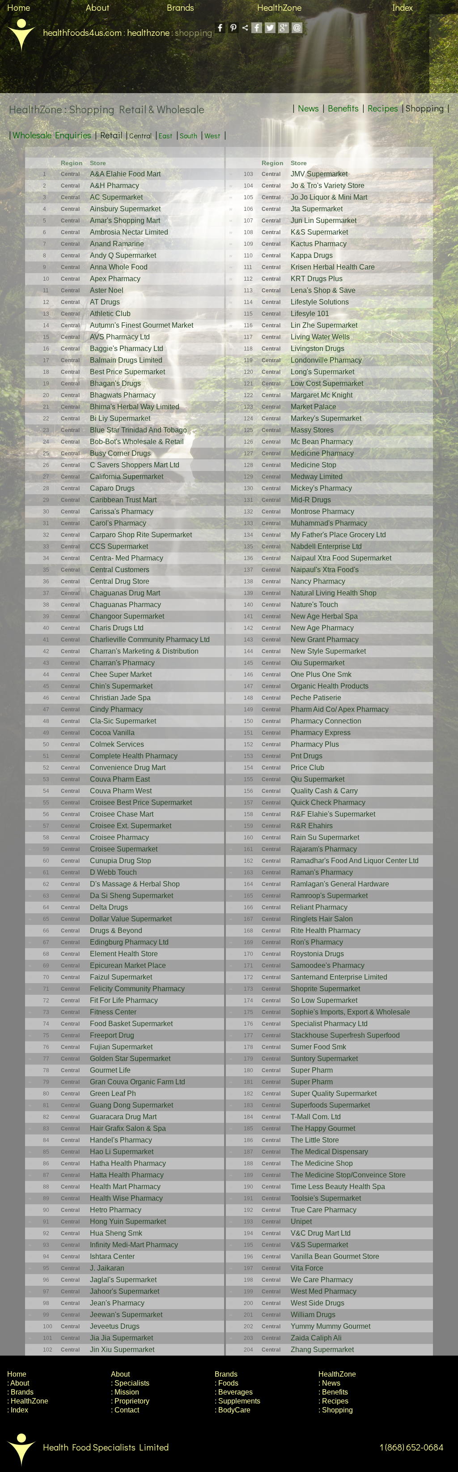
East (166, 135)
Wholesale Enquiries (52, 135)
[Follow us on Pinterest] (233, 30)
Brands (180, 7)
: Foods (226, 1383)
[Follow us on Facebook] (220, 30)
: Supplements (237, 1401)
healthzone (148, 32)
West (212, 135)
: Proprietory (130, 1401)
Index (402, 7)
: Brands (20, 1392)
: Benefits (333, 1392)
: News (329, 1383)
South (188, 135)
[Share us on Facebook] (256, 30)
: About (18, 1383)
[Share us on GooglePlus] (283, 30)
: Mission (125, 1392)
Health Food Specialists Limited (106, 1447)
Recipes (383, 108)
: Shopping (335, 1410)
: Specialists (130, 1383)
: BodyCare (232, 1410)
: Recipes (333, 1401)
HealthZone (279, 7)
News (308, 108)
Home (18, 7)
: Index (17, 1410)
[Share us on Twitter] (270, 30)
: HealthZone (27, 1401)
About (98, 7)
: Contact (125, 1410)
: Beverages (234, 1392)
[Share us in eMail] (297, 30)
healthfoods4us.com (82, 32)
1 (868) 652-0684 (412, 1447)
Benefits (343, 108)
